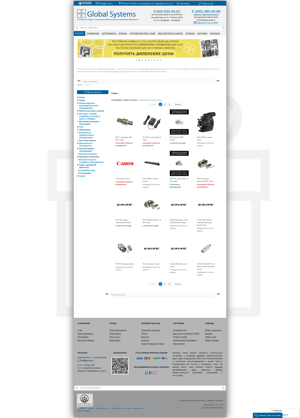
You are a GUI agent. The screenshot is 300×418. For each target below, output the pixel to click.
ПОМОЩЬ (209, 323)
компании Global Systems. (117, 71)
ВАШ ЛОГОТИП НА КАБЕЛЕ (170, 33)
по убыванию (143, 100)
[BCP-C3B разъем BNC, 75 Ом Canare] (152, 204)
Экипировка (84, 130)
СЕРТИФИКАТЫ (109, 33)
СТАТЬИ (112, 323)
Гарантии (208, 334)
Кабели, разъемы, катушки (91, 111)
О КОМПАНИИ (92, 33)
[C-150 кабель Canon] (125, 163)
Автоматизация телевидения (184, 340)
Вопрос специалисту (213, 330)
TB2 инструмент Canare (151, 264)
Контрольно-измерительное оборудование (86, 135)
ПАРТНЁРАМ (178, 323)
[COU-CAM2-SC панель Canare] (152, 163)
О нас (80, 330)
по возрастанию (155, 100)
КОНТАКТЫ (215, 33)
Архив (79, 85)
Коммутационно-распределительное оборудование (88, 105)
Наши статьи (114, 337)
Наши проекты (179, 344)
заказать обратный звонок (206, 15)
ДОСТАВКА (202, 33)
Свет (81, 127)
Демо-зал (145, 337)
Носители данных (87, 140)
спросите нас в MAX (207, 23)
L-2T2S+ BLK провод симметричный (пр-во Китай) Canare (204, 222)
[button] (267, 415)
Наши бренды (83, 337)
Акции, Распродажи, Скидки (152, 344)
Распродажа (85, 173)
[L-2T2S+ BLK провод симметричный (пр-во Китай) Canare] (206, 204)
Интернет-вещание (88, 154)
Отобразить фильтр (92, 92)
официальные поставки (107, 69)
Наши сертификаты (85, 334)
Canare (114, 93)
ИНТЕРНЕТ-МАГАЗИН (150, 323)
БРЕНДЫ (123, 33)
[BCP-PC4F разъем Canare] (125, 248)
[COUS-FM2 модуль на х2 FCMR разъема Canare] (179, 204)
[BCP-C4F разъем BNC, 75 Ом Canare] (179, 163)
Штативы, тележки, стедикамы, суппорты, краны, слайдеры (89, 116)
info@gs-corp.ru (106, 3)
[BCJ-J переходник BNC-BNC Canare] (125, 122)
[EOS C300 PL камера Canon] (206, 122)
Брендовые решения (89, 157)
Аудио (82, 100)
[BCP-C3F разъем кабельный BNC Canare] (206, 163)
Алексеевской (175, 187)
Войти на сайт (208, 3)
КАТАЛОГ (79, 33)
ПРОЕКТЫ (190, 33)
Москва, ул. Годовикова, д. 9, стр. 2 (92, 371)
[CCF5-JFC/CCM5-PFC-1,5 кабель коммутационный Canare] (206, 248)
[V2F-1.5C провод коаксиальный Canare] (125, 204)
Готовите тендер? (180, 337)
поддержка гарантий (148, 69)
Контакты (145, 340)
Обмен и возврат (212, 340)
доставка (187, 69)
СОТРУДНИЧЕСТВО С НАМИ (142, 33)
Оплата (144, 334)
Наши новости (115, 334)
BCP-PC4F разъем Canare (125, 264)
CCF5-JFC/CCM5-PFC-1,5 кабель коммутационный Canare (206, 266)
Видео (82, 97)
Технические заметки (118, 330)
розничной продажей (195, 356)
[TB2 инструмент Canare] (152, 248)
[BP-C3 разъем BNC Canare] (179, 122)
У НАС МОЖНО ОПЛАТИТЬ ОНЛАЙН (151, 353)
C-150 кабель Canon (123, 179)
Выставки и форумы (86, 340)
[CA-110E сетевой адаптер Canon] (152, 122)
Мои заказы (184, 3)
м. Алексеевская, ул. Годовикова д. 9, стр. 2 (155, 3)
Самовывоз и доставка (150, 330)
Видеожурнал (114, 340)
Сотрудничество (179, 330)
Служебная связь (87, 170)
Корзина (278, 411)
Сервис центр (210, 337)
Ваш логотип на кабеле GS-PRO (186, 334)
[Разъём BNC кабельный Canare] (179, 248)
